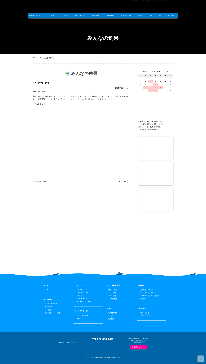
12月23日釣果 (40, 181)
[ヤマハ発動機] (155, 235)
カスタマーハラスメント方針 (149, 296)
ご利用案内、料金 (83, 292)
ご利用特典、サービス (84, 298)
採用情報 (143, 299)
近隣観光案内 (112, 313)
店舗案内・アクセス (146, 290)
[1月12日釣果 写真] (80, 170)
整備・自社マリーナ (115, 290)
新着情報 (111, 319)
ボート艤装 (95, 15)
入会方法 (80, 295)
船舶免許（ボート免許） (53, 313)
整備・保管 (110, 15)
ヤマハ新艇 (50, 15)
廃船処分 (80, 318)
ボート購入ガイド (51, 310)
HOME (47, 290)
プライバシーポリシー (147, 293)
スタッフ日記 (112, 296)
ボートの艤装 (112, 293)
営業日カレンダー (156, 15)
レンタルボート (80, 15)
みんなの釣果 (112, 299)
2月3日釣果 (121, 181)
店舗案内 (141, 15)
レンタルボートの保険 (84, 301)
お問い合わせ (170, 15)
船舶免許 (65, 15)
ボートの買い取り (126, 15)
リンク (110, 316)
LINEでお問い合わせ (147, 315)
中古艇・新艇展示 (35, 15)
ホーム (35, 58)
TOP (200, 360)
